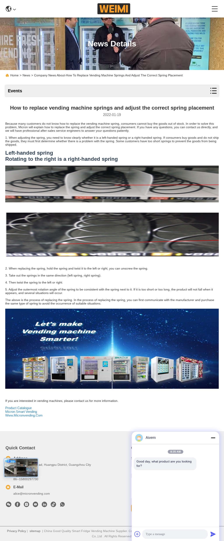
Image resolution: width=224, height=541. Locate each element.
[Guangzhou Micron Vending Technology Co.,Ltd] (114, 8)
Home (14, 75)
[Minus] (213, 437)
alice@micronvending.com (31, 493)
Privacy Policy (16, 531)
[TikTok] (53, 505)
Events (15, 90)
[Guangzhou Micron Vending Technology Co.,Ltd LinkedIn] (44, 505)
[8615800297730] (62, 505)
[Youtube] (35, 505)
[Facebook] (17, 505)
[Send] (213, 534)
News (26, 75)
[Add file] (137, 534)
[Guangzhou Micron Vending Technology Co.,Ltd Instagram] (26, 505)
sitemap (35, 531)
